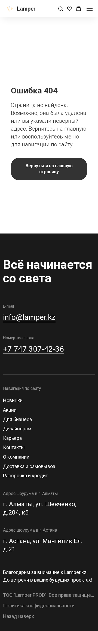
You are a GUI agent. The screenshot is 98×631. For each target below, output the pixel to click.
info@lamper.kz (29, 317)
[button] (60, 8)
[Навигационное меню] (90, 9)
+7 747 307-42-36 (33, 349)
